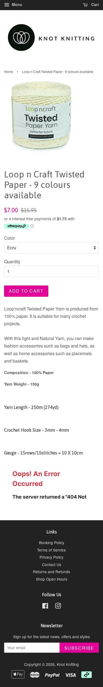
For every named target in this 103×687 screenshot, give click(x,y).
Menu (16, 4)
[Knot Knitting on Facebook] (45, 606)
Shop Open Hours (51, 579)
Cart (94, 4)
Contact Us (51, 564)
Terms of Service (51, 550)
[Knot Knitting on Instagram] (58, 606)
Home (8, 71)
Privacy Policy (51, 557)
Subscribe (79, 648)
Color (9, 238)
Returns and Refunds (51, 571)
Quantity (12, 261)
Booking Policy (51, 542)
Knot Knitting (68, 664)
